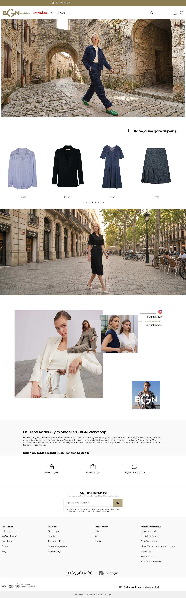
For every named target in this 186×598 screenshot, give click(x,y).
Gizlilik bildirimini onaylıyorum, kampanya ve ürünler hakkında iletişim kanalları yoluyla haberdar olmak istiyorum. (93, 510)
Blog (3, 551)
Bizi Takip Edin (63, 2)
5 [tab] (95, 202)
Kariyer (4, 546)
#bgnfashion (154, 316)
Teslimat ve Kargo (57, 541)
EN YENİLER (40, 13)
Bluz (96, 536)
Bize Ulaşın (53, 531)
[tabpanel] (23, 169)
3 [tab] (89, 202)
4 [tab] (92, 202)
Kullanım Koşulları (149, 531)
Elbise (97, 531)
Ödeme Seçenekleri (58, 546)
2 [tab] (86, 202)
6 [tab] (98, 202)
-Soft (78, 594)
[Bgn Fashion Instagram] (59, 398)
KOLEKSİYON (57, 13)
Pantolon (99, 541)
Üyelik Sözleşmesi (150, 536)
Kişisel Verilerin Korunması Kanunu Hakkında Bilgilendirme (158, 551)
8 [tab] (103, 202)
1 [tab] (83, 202)
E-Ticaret (84, 594)
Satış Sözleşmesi (149, 541)
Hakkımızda (7, 531)
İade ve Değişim (56, 551)
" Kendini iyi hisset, (150, 323)
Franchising (7, 541)
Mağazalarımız (9, 536)
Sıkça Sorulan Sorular (151, 561)
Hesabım (52, 536)
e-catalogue (110, 573)
